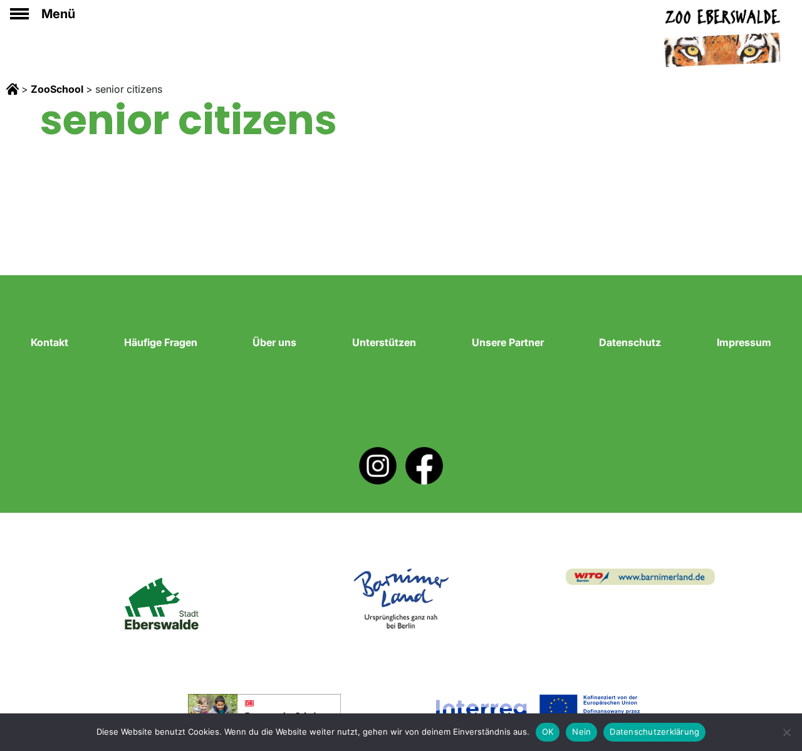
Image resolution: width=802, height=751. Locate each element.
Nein (581, 732)
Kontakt (49, 342)
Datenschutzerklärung (654, 732)
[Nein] (786, 732)
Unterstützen (384, 342)
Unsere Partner (508, 342)
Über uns (274, 342)
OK (548, 732)
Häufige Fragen (160, 342)
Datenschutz (630, 342)
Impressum (744, 342)
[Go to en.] (12, 89)
